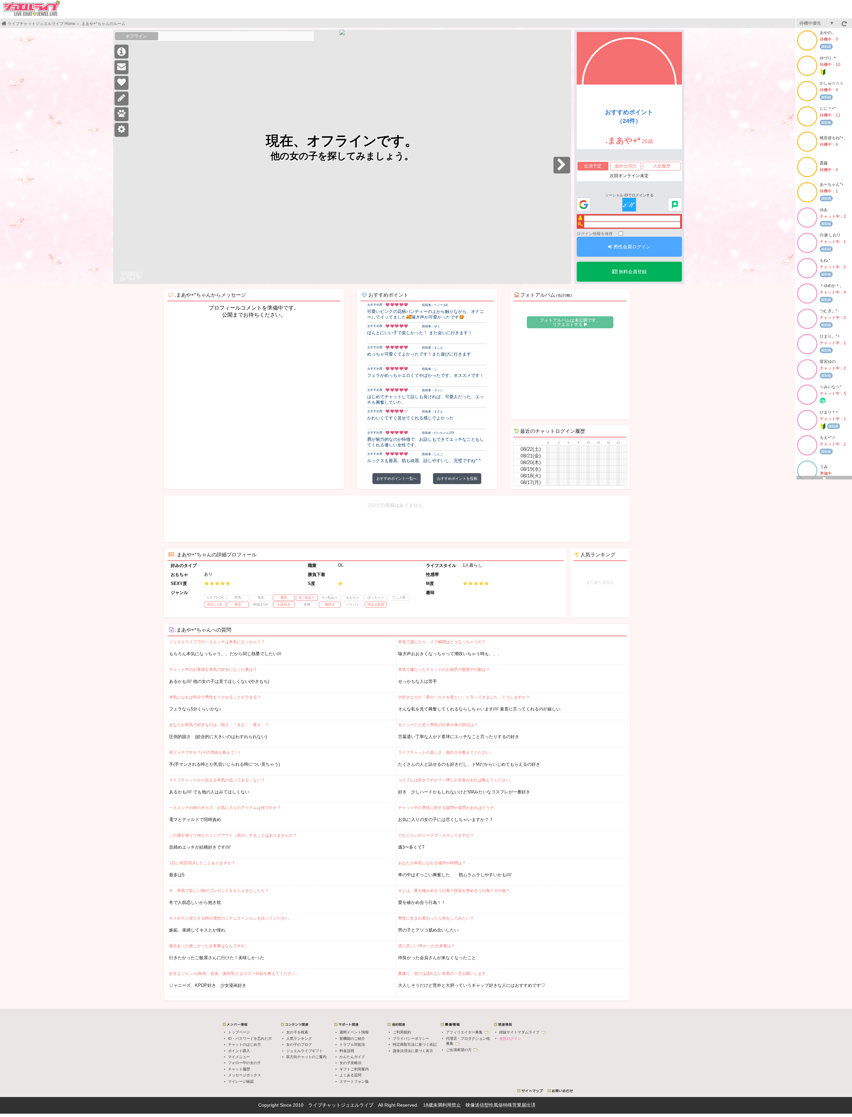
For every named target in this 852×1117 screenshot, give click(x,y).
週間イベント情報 (354, 1032)
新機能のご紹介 (352, 1038)
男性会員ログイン (631, 246)
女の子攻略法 (350, 1063)
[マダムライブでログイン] (629, 205)
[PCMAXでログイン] (675, 205)
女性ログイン (510, 1038)
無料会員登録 (632, 271)
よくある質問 (350, 1075)
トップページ (239, 1032)
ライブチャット (324, 1105)
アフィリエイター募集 (465, 1032)
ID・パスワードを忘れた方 (250, 1038)
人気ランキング (299, 1038)
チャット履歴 (239, 1069)
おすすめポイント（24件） (629, 116)
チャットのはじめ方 (244, 1044)
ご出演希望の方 (459, 1050)
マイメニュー (239, 1057)
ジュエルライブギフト (304, 1051)
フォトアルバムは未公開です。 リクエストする (570, 322)
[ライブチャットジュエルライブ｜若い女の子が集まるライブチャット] (31, 8)
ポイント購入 (239, 1051)
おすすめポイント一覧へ (396, 478)
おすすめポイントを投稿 (457, 478)
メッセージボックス (244, 1075)
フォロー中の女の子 (244, 1063)
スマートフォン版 (354, 1081)
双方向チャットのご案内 (306, 1057)
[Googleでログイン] (583, 205)
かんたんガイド (352, 1057)
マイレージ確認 (241, 1081)
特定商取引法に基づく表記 (415, 1044)
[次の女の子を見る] (561, 165)
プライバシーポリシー (411, 1038)
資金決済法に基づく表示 (413, 1051)
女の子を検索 (297, 1032)
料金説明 (346, 1051)
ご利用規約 (402, 1032)
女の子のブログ (299, 1044)
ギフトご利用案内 (354, 1069)
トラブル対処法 (352, 1044)
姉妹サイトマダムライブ (519, 1032)
